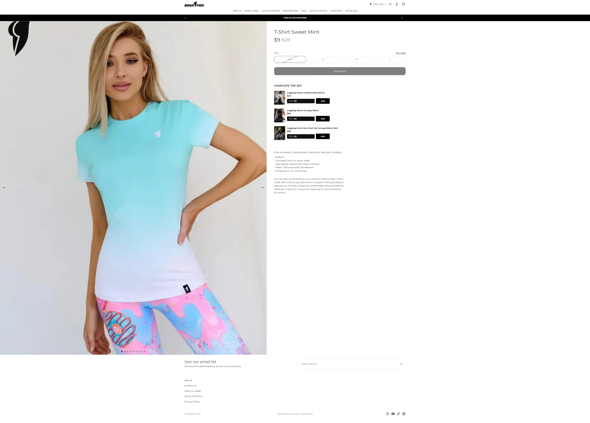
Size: (291, 101)
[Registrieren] (401, 364)
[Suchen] (390, 4)
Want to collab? (192, 391)
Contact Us (190, 385)
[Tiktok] (398, 414)
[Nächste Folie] (402, 17)
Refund (188, 380)
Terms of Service (193, 396)
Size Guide (401, 53)
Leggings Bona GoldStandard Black (306, 93)
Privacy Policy (192, 401)
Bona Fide (196, 414)
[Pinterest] (404, 414)
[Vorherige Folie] (185, 17)
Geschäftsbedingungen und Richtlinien (295, 414)
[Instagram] (387, 414)
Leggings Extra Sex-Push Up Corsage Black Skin (312, 128)
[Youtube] (393, 414)
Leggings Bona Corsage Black (303, 110)
